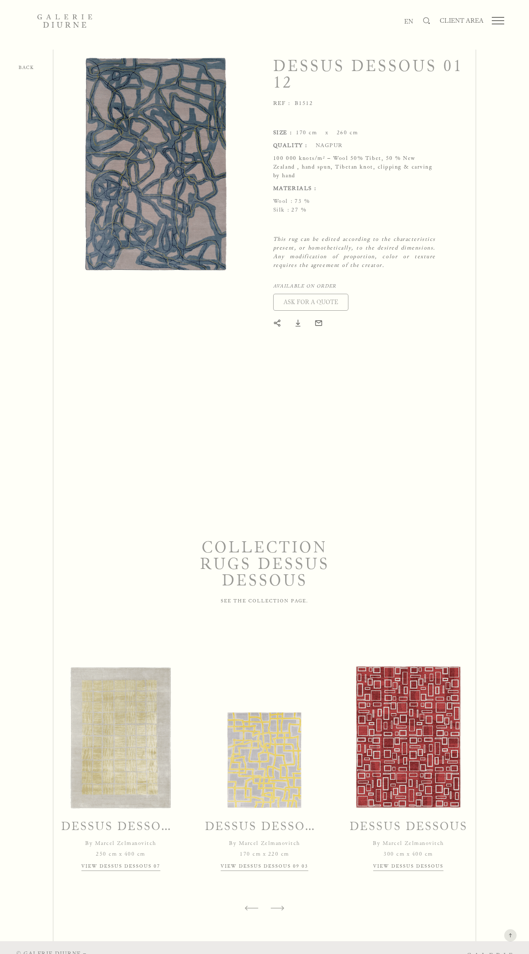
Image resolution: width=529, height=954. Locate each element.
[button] (310, 302)
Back (26, 67)
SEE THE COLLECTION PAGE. (264, 600)
